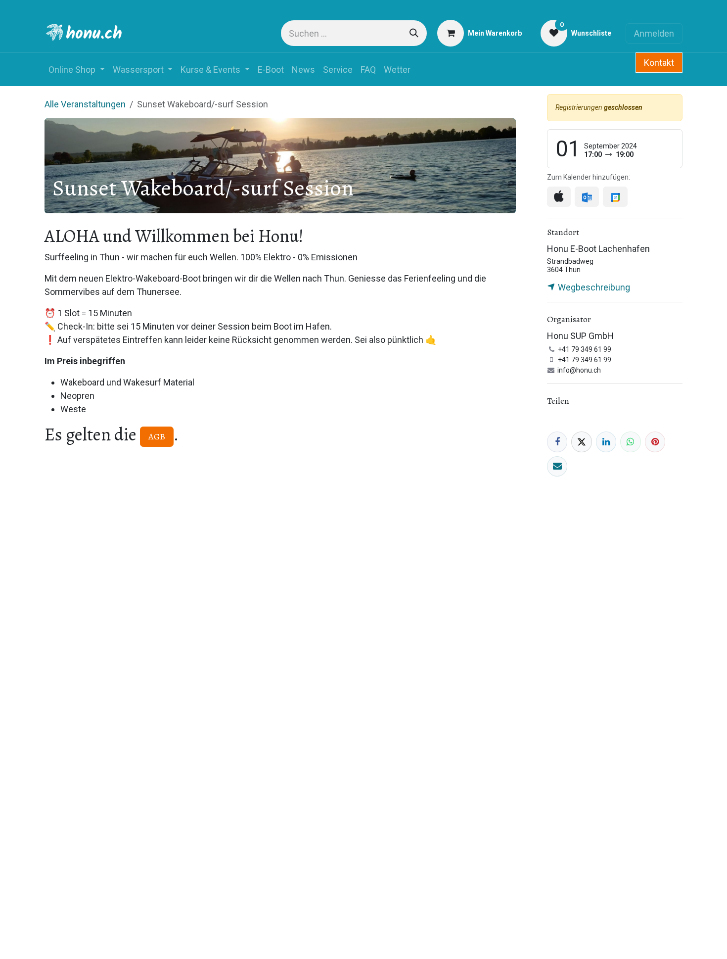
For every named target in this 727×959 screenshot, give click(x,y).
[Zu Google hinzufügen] (615, 197)
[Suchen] (414, 33)
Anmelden (654, 33)
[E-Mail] (557, 466)
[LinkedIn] (606, 442)
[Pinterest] (655, 442)
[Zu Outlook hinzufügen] (587, 197)
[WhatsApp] (630, 442)
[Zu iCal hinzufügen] (559, 197)
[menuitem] (77, 69)
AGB (156, 436)
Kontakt (659, 62)
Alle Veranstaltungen (85, 104)
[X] (581, 442)
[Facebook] (557, 442)
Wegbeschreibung (593, 287)
